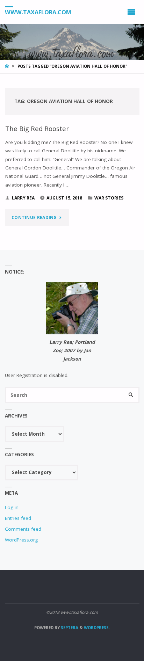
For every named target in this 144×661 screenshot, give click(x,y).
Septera (69, 627)
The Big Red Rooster (37, 128)
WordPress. (97, 627)
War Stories (108, 198)
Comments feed (23, 529)
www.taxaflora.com (38, 12)
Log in (12, 507)
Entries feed (18, 518)
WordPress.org (21, 540)
